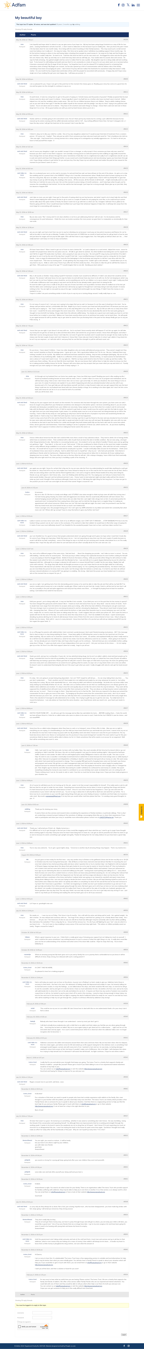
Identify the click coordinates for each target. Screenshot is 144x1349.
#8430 (126, 579)
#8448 (126, 745)
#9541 (126, 1038)
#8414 (126, 146)
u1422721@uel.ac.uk (106, 817)
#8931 (126, 1155)
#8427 (126, 516)
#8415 (126, 168)
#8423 (126, 345)
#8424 (126, 398)
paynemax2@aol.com (53, 796)
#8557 (126, 1116)
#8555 (126, 910)
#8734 (126, 855)
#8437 (126, 708)
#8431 (126, 596)
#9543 (126, 1057)
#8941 (126, 1179)
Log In (124, 1334)
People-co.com (70, 1346)
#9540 (126, 1016)
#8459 (126, 371)
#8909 (126, 932)
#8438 (126, 723)
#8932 (126, 1167)
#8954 (126, 977)
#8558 (126, 1202)
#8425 (126, 433)
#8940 (126, 1249)
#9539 (126, 1003)
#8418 (126, 227)
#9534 (126, 1274)
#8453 (126, 487)
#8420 (126, 271)
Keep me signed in (25, 1322)
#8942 (126, 1089)
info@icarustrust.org (88, 1104)
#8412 (126, 114)
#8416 (126, 192)
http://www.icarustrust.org (93, 1069)
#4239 (126, 39)
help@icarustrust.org (63, 1069)
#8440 (126, 823)
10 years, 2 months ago (64, 24)
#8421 (126, 299)
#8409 (126, 79)
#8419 (126, 245)
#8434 (126, 651)
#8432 (126, 627)
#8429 (126, 548)
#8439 (126, 780)
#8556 (126, 1077)
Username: (20, 1313)
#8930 (126, 1234)
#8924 (126, 1215)
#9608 (126, 804)
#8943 (126, 963)
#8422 (126, 325)
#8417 (126, 212)
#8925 (126, 1135)
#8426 (126, 463)
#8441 (126, 843)
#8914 (126, 950)
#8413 (126, 129)
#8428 (126, 531)
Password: (20, 1317)
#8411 (126, 92)
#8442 (126, 898)
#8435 (126, 673)
